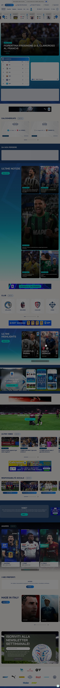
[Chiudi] (48, 335)
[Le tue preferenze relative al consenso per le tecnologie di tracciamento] (58, 686)
